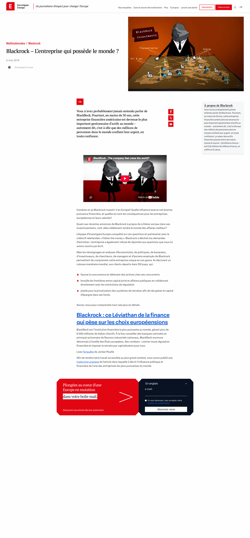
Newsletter (207, 7)
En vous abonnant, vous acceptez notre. (165, 401)
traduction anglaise (88, 362)
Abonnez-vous (166, 409)
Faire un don (223, 7)
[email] (170, 124)
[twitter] (170, 118)
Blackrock (34, 43)
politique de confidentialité (158, 403)
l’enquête (88, 352)
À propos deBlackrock (218, 105)
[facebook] (170, 111)
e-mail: (148, 389)
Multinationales (15, 43)
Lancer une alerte (189, 8)
